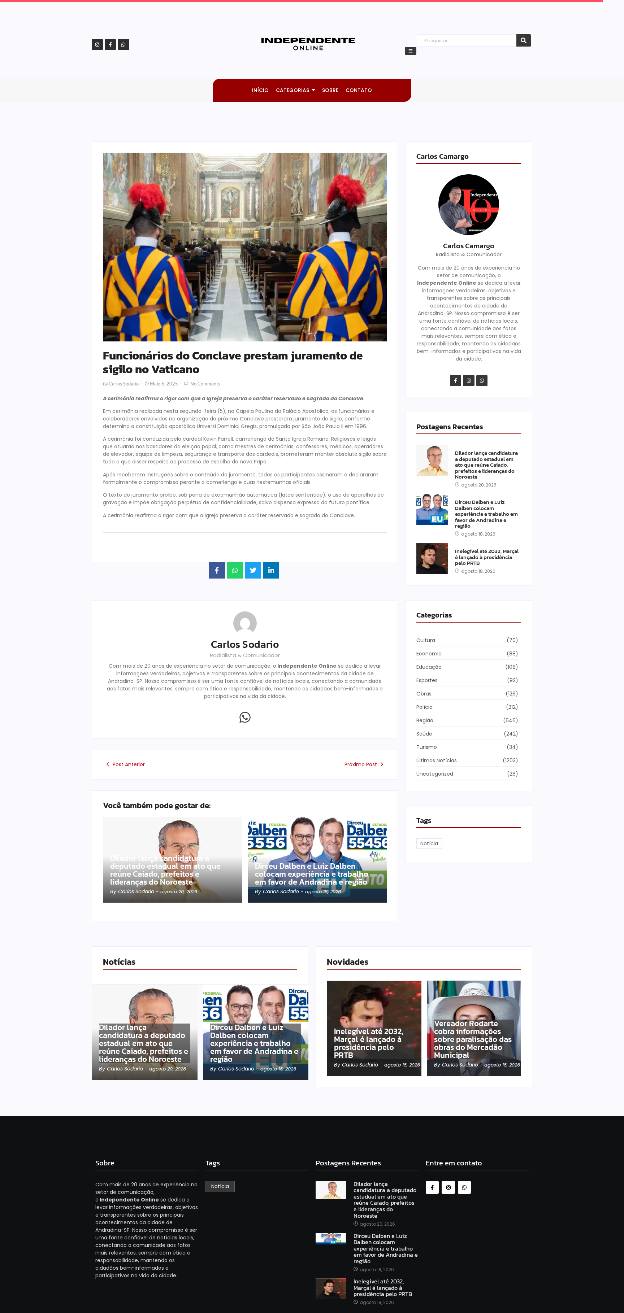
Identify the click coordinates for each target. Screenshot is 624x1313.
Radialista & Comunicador (245, 655)
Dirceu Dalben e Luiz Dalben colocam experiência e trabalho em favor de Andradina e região (311, 874)
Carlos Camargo (468, 245)
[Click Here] (410, 51)
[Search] (523, 40)
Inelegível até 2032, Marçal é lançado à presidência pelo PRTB (487, 557)
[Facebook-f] (110, 44)
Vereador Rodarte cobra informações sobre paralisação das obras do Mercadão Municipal (473, 1039)
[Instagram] (97, 44)
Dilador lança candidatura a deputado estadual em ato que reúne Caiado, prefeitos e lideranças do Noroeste (165, 870)
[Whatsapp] (123, 44)
